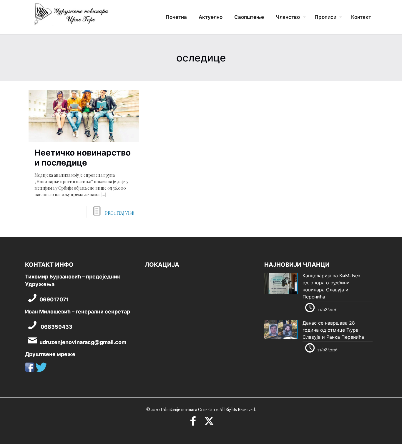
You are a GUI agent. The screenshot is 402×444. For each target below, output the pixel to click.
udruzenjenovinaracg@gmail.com (82, 342)
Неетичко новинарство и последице (82, 158)
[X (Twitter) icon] (209, 423)
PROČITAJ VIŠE (119, 213)
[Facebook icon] (193, 423)
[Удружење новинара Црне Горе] (71, 16)
